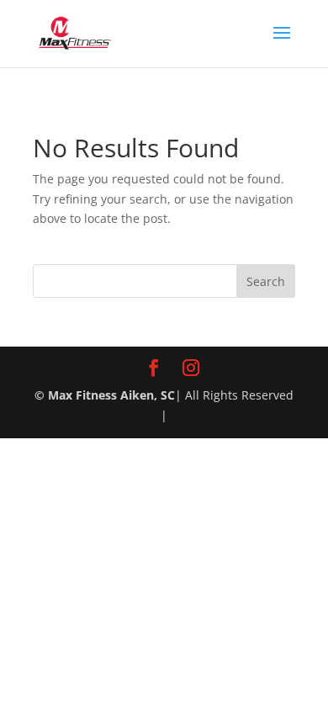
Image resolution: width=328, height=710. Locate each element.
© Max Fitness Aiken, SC (104, 395)
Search (265, 281)
